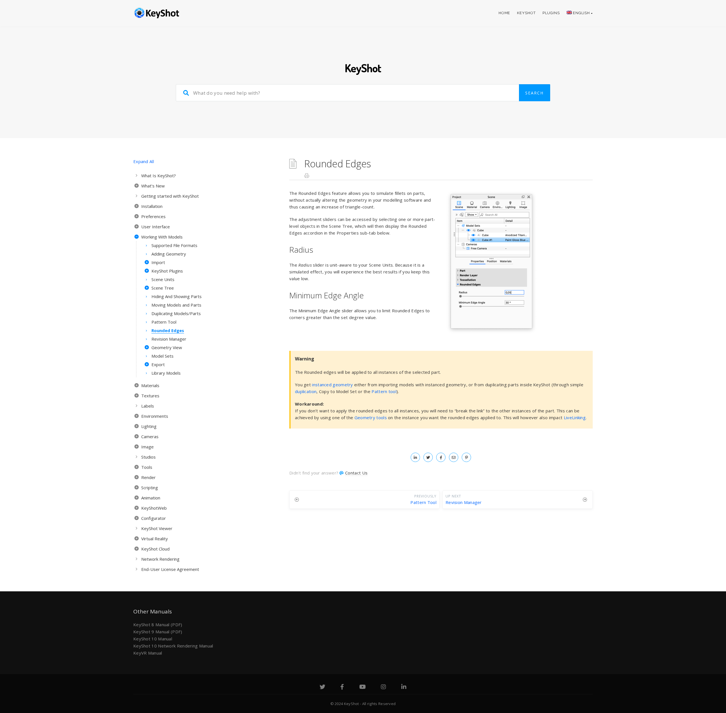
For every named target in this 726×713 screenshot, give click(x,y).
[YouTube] (362, 687)
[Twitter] (322, 687)
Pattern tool (384, 391)
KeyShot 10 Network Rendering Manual (173, 646)
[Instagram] (383, 687)
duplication (305, 391)
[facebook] (440, 457)
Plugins (551, 13)
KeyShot (526, 13)
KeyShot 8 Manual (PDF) (157, 624)
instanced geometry (332, 384)
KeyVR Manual (147, 653)
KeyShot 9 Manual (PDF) (157, 631)
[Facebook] (342, 687)
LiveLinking (575, 417)
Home (504, 13)
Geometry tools (370, 417)
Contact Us (356, 473)
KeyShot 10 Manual (152, 639)
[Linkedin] (403, 687)
